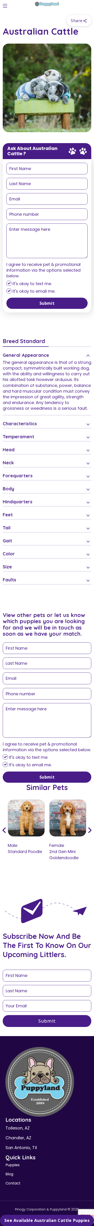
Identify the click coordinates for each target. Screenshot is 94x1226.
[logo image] (47, 5)
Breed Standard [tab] (24, 341)
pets (39, 615)
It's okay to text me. (31, 283)
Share (77, 20)
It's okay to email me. (33, 291)
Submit (47, 303)
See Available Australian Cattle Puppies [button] (46, 1220)
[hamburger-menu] (5, 5)
